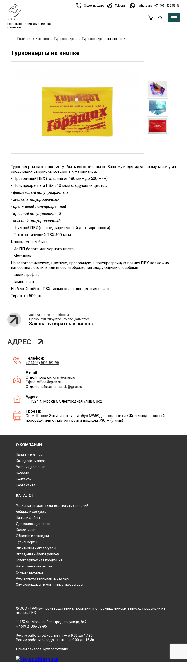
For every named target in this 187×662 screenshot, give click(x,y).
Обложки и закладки (32, 536)
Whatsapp (145, 5)
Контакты (23, 479)
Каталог (42, 38)
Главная (24, 38)
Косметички (25, 530)
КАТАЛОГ (25, 495)
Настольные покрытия (34, 566)
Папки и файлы (28, 518)
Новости (22, 473)
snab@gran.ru (70, 386)
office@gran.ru (49, 382)
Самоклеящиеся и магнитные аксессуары (49, 584)
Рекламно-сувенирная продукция (43, 578)
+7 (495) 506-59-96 (167, 5)
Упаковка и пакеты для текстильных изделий (52, 505)
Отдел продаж (94, 5)
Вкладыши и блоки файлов (37, 554)
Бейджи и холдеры (31, 512)
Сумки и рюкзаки (29, 572)
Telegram (121, 5)
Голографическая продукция (39, 560)
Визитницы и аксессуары (36, 548)
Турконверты (66, 38)
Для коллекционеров (33, 524)
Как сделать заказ (31, 461)
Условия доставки (30, 467)
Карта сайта (25, 485)
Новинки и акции (29, 455)
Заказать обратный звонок (61, 324)
